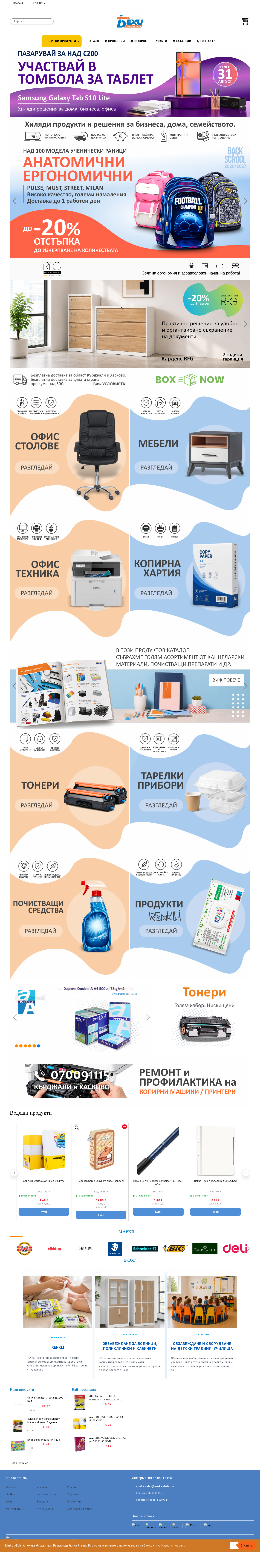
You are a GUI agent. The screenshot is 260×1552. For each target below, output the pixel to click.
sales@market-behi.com (160, 1486)
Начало (93, 41)
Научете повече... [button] (173, 1545)
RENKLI (57, 1347)
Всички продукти (62, 41)
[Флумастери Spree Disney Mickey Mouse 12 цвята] (18, 1425)
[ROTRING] (54, 1249)
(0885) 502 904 (157, 1499)
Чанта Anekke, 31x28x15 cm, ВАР (45, 1400)
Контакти (207, 41)
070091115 (39, 3)
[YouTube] (248, 3)
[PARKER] (84, 1249)
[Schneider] (145, 1249)
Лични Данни (45, 1508)
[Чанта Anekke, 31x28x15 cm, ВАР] (18, 1404)
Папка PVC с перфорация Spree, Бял (215, 1181)
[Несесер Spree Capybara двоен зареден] (101, 1150)
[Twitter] (237, 3)
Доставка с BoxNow (80, 1508)
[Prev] (15, 201)
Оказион (140, 41)
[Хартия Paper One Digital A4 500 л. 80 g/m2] (80, 1444)
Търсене (73, 1494)
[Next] (244, 201)
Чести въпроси (46, 1494)
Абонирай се (20, 1463)
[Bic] (175, 1249)
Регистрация (14, 1508)
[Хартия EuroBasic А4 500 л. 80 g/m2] (43, 1150)
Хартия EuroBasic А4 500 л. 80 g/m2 (44, 1181)
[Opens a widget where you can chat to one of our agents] (246, 1545)
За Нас (10, 1494)
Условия (42, 1487)
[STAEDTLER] (115, 1249)
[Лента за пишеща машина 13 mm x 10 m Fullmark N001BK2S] (80, 1402)
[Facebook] (232, 3)
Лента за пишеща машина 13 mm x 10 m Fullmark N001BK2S (104, 1398)
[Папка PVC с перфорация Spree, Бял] (215, 1150)
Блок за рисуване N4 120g (43, 1439)
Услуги (161, 41)
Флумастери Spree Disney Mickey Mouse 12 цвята (43, 1420)
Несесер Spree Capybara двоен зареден (101, 1181)
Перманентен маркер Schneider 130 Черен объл (158, 1183)
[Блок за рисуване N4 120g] (18, 1446)
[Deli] (235, 1249)
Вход (9, 1501)
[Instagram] (243, 3)
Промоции (116, 41)
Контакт (72, 1487)
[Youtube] (158, 1507)
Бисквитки (74, 1501)
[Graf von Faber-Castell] (205, 1249)
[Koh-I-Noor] (24, 1249)
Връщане (43, 1501)
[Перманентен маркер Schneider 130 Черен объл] (158, 1150)
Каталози (183, 41)
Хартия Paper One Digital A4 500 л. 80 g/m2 (107, 1440)
